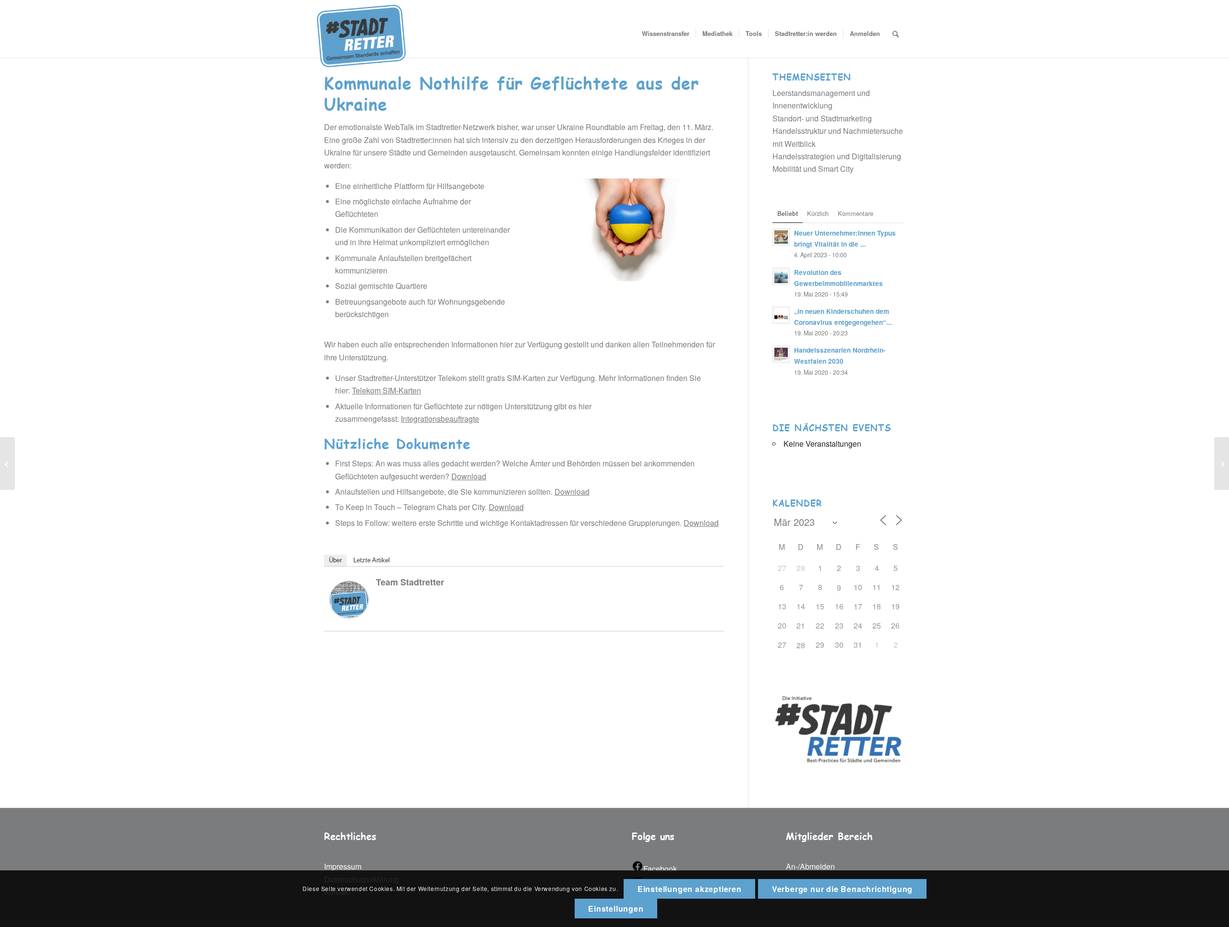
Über (335, 560)
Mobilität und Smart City (813, 168)
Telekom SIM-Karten (386, 390)
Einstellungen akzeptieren (690, 888)
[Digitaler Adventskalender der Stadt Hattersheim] (7, 463)
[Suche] (895, 34)
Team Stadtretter (410, 582)
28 (800, 645)
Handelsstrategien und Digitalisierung (836, 156)
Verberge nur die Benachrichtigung (842, 888)
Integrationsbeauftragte (440, 418)
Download (468, 476)
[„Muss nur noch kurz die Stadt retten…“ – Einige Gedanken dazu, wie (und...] (1221, 463)
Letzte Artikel (371, 560)
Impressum (342, 866)
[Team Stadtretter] (349, 614)
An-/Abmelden (810, 866)
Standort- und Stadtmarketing (822, 118)
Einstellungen (615, 908)
